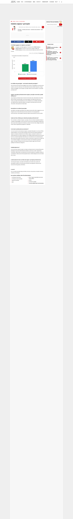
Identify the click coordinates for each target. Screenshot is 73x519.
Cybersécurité (45, 1)
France (17, 21)
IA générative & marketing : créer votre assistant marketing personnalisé (52, 58)
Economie (52, 1)
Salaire (14, 21)
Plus (56, 1)
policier (30, 180)
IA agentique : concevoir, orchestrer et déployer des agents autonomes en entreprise (52, 52)
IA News (18, 1)
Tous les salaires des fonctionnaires (36, 183)
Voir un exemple (59, 26)
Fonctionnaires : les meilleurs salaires (28, 78)
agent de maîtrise (15, 180)
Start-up (38, 1)
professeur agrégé (32, 181)
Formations (50, 44)
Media (34, 1)
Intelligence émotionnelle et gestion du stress (52, 47)
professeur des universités (35, 29)
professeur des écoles (26, 29)
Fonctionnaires (22, 21)
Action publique (28, 1)
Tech (22, 1)
